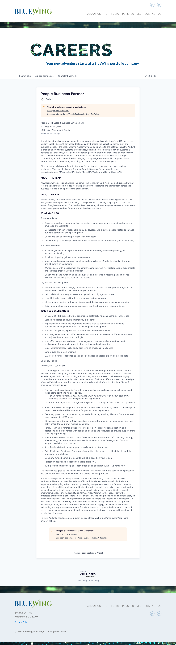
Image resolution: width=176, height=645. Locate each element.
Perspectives (131, 13)
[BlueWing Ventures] (33, 11)
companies (44, 76)
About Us (94, 13)
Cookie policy (94, 581)
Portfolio (111, 13)
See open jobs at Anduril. (58, 110)
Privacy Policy (21, 622)
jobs (25, 76)
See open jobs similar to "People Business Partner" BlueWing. (73, 114)
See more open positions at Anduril (88, 553)
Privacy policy (82, 581)
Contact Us (153, 13)
